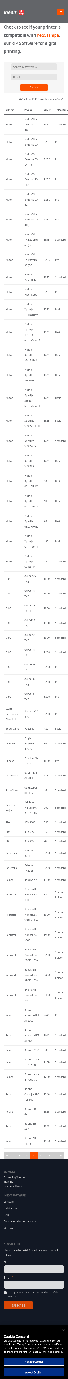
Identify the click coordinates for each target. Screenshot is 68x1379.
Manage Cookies (34, 1361)
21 (41, 1155)
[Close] (63, 1330)
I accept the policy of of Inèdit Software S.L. (31, 1294)
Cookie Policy (55, 1351)
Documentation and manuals (20, 1221)
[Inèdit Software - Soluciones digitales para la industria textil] (14, 12)
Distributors (10, 1208)
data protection (40, 1292)
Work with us (11, 1228)
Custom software (13, 1186)
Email (8, 1277)
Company (9, 1201)
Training (8, 1181)
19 (26, 1155)
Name (9, 1262)
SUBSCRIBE (18, 1305)
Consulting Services (15, 1177)
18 (19, 1155)
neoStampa (48, 35)
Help (6, 1215)
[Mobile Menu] (60, 12)
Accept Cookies (34, 1372)
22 (48, 1155)
